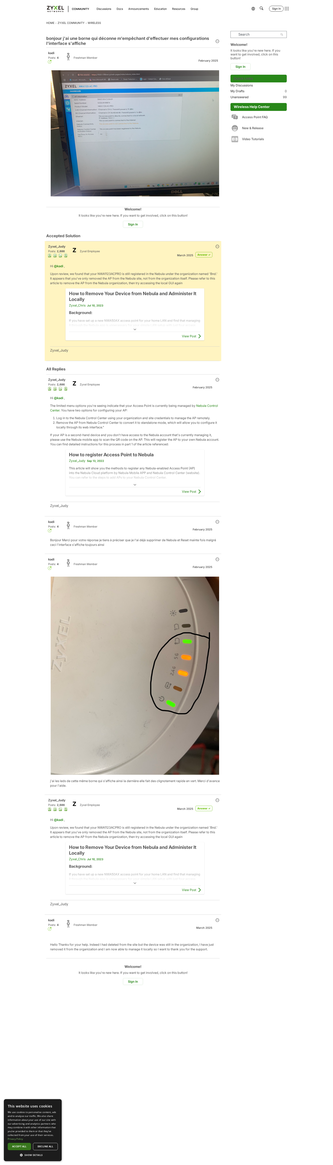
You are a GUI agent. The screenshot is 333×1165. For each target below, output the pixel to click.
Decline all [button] (45, 1146)
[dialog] (33, 1130)
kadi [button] (51, 53)
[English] (66, 8)
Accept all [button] (19, 1146)
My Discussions (241, 85)
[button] (217, 41)
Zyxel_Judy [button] (57, 246)
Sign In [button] (133, 224)
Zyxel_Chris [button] (77, 305)
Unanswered (258, 97)
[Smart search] (261, 8)
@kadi (58, 266)
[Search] (281, 34)
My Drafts (258, 91)
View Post (189, 336)
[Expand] (135, 329)
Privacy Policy (15, 1139)
